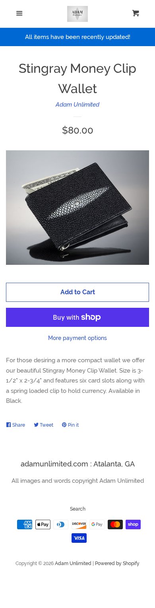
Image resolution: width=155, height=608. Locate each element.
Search (77, 509)
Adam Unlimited (77, 104)
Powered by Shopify (117, 563)
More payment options (77, 338)
